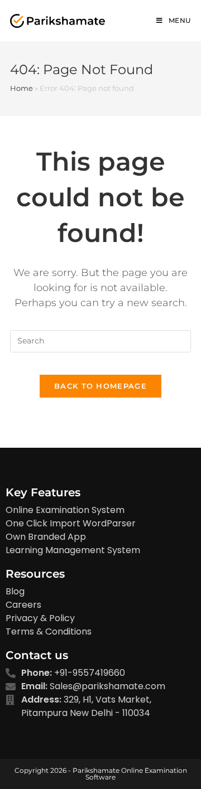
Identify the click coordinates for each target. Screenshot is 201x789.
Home (21, 88)
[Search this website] (100, 340)
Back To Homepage (100, 385)
